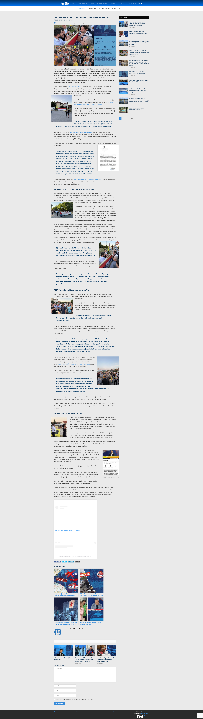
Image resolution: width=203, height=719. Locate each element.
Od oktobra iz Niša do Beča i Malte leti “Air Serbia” (138, 81)
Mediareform (144, 713)
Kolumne (121, 3)
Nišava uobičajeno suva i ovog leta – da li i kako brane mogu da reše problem (139, 43)
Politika (113, 3)
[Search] (141, 3)
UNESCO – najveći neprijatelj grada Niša (62, 658)
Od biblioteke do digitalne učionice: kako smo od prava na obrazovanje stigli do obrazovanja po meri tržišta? (106, 8)
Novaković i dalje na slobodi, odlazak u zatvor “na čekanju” (137, 72)
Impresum (115, 711)
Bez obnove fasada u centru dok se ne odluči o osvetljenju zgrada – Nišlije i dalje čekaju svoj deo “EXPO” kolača (139, 63)
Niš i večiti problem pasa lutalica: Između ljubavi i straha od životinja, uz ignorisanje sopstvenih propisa (139, 100)
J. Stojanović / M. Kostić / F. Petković (66, 23)
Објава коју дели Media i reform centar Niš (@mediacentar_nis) (75, 556)
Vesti (73, 3)
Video (92, 3)
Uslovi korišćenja (98, 711)
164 (132, 118)
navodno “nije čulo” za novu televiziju (81, 132)
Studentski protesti (102, 3)
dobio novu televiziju (74, 87)
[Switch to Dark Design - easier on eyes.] (139, 3)
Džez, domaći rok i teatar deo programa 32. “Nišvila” (137, 108)
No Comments (88, 23)
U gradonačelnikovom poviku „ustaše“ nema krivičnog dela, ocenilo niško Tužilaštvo (84, 659)
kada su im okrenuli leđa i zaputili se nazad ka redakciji (74, 364)
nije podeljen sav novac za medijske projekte (87, 179)
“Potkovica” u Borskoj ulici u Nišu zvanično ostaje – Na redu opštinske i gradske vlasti (139, 52)
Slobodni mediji (83, 3)
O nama (56, 711)
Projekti (76, 711)
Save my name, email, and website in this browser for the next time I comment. (75, 699)
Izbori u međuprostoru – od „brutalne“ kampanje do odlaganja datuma (105, 659)
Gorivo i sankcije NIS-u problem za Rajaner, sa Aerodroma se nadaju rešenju (138, 90)
